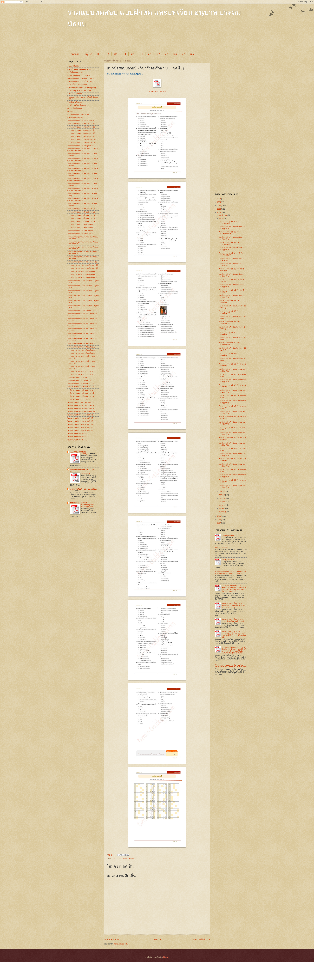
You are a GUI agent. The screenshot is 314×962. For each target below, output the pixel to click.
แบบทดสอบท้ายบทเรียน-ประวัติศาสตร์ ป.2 (81, 142)
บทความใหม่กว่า (112, 939)
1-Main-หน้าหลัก (73, 66)
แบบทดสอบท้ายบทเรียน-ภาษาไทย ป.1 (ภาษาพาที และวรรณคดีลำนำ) (82, 150)
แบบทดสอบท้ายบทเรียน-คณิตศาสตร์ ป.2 (81, 124)
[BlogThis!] (121, 855)
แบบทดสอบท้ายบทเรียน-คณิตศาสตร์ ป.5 (81, 133)
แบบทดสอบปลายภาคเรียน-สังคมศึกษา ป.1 (81, 344)
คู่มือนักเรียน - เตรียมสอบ (78, 503)
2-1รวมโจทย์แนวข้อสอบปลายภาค (79, 69)
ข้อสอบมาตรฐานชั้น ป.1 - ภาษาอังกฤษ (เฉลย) (89, 506)
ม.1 (149, 54)
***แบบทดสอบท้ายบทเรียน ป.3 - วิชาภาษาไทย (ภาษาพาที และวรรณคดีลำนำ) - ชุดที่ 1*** (230, 572)
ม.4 (175, 54)
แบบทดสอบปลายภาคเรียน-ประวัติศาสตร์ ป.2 (82, 268)
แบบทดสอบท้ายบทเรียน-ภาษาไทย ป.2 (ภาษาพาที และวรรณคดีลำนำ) (82, 160)
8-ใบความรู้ (71, 111)
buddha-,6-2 (85, 454)
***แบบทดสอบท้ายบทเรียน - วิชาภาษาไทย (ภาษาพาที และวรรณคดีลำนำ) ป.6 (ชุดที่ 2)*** (230, 666)
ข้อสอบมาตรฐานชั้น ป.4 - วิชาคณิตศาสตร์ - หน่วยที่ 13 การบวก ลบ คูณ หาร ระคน (233, 605)
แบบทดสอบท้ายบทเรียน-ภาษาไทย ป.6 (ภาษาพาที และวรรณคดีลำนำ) (82, 200)
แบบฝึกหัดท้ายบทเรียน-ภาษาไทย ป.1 (79, 377)
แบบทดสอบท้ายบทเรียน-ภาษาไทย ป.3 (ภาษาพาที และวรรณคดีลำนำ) (82, 170)
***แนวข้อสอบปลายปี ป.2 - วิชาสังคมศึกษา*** (229, 344)
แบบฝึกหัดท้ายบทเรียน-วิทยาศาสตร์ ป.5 (80, 393)
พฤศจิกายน (223, 215)
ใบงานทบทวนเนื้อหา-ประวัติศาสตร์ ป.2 (80, 406)
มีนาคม (222, 508)
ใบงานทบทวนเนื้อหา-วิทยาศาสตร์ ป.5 (80, 427)
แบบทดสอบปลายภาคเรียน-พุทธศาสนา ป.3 (82, 277)
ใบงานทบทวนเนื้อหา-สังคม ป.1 (77, 434)
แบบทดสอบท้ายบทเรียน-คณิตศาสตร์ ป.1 (81, 121)
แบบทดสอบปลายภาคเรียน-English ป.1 (80, 371)
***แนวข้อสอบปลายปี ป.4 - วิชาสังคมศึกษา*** (229, 322)
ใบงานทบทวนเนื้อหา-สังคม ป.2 (77, 437)
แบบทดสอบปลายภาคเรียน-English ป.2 (80, 374)
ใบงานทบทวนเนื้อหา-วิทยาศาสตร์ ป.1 (80, 415)
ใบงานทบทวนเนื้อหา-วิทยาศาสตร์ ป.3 (80, 421)
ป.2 (107, 54)
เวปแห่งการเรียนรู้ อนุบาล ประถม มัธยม (83, 489)
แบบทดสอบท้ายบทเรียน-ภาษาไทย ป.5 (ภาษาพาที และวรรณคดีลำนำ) (82, 190)
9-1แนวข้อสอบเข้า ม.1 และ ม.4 (78, 115)
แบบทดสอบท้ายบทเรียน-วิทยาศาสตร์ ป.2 (81, 215)
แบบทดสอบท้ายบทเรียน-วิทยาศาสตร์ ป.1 (81, 212)
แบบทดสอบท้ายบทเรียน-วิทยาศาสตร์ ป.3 (81, 218)
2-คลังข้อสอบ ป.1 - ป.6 (75, 72)
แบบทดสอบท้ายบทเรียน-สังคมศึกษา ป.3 (80, 231)
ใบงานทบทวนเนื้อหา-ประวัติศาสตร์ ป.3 (80, 409)
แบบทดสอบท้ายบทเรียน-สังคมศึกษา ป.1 (80, 224)
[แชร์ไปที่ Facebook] (125, 855)
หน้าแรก (74, 54)
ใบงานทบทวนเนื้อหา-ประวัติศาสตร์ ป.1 (80, 402)
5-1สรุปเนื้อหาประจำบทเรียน (77, 84)
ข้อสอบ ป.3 (118, 858)
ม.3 (166, 54)
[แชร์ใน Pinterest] (128, 855)
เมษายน (222, 505)
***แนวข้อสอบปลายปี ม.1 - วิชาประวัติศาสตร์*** (229, 243)
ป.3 (116, 54)
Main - (72, 491)
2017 (219, 523)
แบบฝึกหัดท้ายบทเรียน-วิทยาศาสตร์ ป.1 (80, 381)
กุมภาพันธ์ (222, 512)
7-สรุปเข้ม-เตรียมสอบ (74, 102)
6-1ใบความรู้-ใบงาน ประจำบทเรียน (79, 91)
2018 (219, 520)
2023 (219, 206)
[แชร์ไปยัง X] (123, 855)
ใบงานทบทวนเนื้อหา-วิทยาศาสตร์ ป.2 (80, 418)
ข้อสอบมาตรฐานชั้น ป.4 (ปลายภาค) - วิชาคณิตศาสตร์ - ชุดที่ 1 (233, 620)
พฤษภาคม (222, 502)
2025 (219, 202)
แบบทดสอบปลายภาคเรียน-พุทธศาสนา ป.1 (82, 271)
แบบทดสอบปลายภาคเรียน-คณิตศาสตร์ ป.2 (82, 262)
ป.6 (141, 54)
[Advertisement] (126, 41)
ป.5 (132, 54)
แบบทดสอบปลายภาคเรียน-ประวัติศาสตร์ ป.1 (82, 265)
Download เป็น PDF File (157, 92)
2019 (219, 516)
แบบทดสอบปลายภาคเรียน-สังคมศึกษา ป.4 (81, 353)
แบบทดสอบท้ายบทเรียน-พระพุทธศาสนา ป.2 (82, 146)
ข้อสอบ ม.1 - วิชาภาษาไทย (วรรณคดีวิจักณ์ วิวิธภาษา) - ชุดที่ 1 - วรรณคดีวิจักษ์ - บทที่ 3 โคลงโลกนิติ (234, 634)
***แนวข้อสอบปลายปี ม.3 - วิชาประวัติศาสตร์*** (229, 222)
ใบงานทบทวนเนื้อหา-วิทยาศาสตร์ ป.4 (80, 424)
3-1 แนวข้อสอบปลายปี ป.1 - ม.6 (78, 75)
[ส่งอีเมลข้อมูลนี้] (118, 855)
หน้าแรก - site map (221, 547)
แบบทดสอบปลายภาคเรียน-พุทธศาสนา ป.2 (82, 274)
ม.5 (183, 54)
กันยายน (222, 492)
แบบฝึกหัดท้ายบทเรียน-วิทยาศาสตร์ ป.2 (80, 384)
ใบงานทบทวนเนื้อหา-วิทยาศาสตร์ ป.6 (80, 430)
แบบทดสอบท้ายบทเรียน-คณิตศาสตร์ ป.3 (81, 127)
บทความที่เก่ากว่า (201, 939)
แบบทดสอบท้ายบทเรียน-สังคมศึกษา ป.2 (80, 227)
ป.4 (124, 54)
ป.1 (99, 54)
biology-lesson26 (228, 559)
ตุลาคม (221, 218)
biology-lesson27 (228, 535)
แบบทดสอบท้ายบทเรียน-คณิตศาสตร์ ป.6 (81, 136)
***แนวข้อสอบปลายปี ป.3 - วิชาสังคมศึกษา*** (229, 333)
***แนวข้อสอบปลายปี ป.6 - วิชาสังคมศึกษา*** (229, 301)
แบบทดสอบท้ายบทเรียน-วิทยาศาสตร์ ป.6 (81, 221)
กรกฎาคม (222, 498)
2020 (219, 212)
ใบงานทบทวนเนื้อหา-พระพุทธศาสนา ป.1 (81, 412)
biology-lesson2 (86, 473)
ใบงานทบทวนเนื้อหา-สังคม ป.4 (77, 440)
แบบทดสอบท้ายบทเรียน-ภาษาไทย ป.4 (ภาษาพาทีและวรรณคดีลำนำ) (82, 180)
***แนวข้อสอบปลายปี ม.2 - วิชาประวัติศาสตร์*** (229, 233)
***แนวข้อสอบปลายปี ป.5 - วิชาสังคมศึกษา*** (229, 312)
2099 (219, 199)
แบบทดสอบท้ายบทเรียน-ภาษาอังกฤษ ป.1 (81, 209)
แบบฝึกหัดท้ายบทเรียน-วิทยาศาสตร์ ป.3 (80, 387)
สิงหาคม (222, 495)
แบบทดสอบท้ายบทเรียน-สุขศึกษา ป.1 (80, 234)
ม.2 (158, 54)
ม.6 (192, 54)
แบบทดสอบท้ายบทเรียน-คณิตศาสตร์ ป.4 (81, 130)
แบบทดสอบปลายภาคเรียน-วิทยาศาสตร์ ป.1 (82, 311)
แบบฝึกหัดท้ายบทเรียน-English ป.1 (79, 399)
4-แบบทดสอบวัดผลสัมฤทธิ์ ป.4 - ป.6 (79, 81)
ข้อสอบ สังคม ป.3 (129, 858)
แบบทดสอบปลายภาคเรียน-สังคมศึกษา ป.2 (81, 347)
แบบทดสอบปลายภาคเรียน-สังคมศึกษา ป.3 (81, 350)
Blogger (166, 957)
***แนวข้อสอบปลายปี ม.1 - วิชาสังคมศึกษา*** (229, 354)
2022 (219, 209)
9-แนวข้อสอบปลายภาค (75, 118)
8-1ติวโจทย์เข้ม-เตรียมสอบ (76, 105)
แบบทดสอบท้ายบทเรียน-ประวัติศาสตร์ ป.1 (81, 139)
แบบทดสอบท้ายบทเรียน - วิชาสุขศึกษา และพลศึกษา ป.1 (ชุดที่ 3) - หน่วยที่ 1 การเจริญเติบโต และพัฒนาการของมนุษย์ (234, 588)
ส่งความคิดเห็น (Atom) (122, 944)
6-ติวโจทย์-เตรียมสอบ (74, 94)
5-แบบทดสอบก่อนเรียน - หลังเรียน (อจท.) (81, 88)
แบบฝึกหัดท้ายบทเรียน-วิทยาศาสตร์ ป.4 (80, 390)
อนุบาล (88, 54)
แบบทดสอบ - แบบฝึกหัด (78, 452)
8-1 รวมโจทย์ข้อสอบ (74, 108)
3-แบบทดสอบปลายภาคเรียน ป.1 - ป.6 (80, 78)
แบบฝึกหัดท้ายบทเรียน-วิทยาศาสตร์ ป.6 (80, 396)
